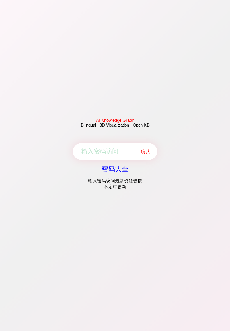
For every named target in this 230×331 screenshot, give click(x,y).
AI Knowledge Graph (115, 120)
